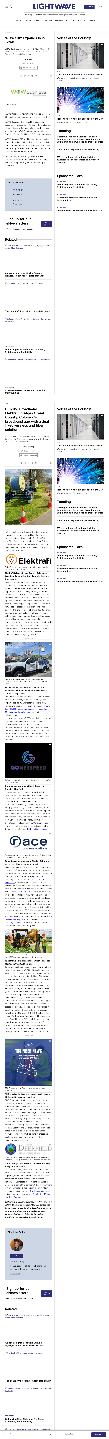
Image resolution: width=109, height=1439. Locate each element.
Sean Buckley (28, 447)
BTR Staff (28, 59)
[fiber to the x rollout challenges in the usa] (80, 100)
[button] (6, 6)
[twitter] (28, 76)
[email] (36, 76)
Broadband (9, 32)
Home (59, 71)
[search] (10, 6)
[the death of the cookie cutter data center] (80, 56)
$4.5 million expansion (38, 829)
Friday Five (47, 21)
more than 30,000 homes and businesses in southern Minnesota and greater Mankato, (27, 709)
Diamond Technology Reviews (26, 21)
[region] (54, 1434)
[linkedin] (25, 76)
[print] (51, 76)
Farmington (38, 1189)
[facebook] (21, 76)
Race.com (25, 892)
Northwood (35, 1186)
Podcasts (70, 21)
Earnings (59, 21)
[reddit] (32, 76)
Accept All (98, 1434)
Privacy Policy (69, 1434)
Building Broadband (86, 21)
